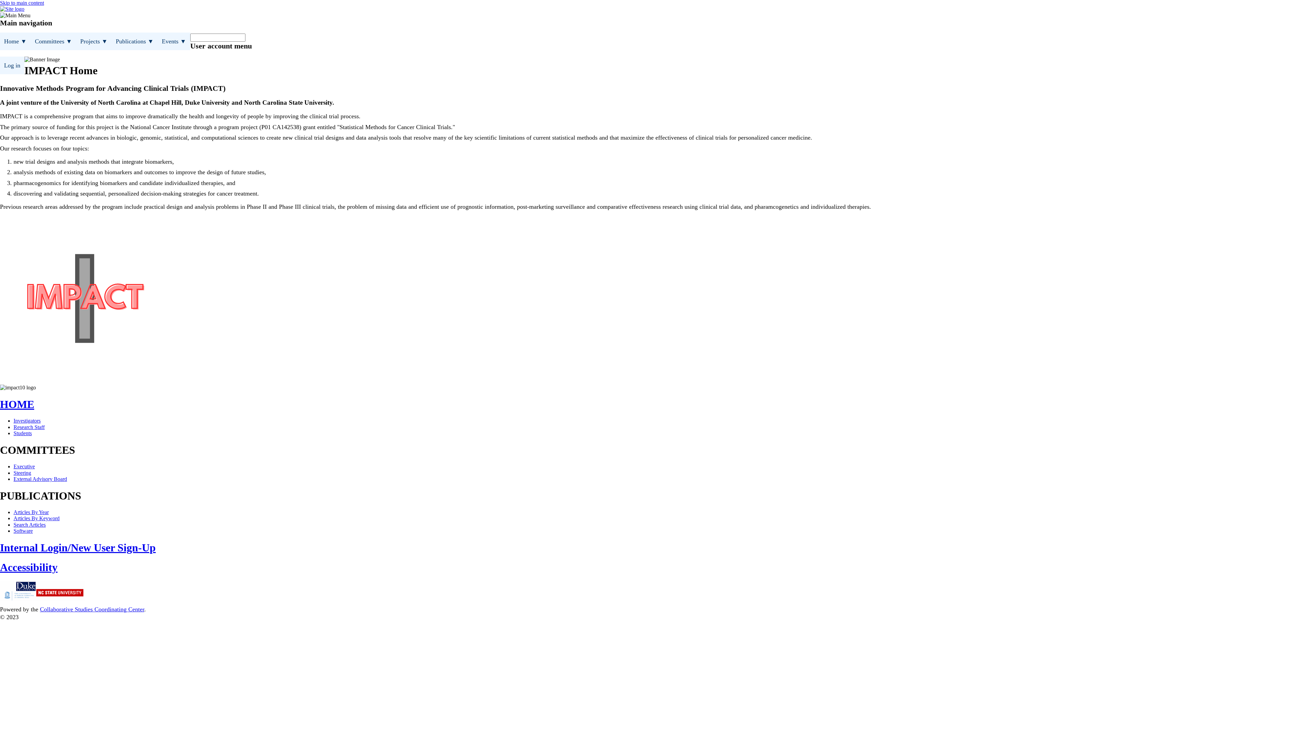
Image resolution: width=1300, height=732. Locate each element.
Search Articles (30, 525)
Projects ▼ (94, 41)
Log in (12, 65)
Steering (22, 473)
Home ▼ (15, 41)
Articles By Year (31, 512)
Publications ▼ (135, 41)
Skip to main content (22, 3)
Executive (24, 466)
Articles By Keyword (37, 518)
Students (23, 433)
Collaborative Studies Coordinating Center (92, 609)
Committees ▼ (53, 41)
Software (23, 531)
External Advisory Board (40, 479)
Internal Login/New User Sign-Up (78, 548)
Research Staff (29, 427)
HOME (17, 404)
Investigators (27, 421)
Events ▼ (174, 41)
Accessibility (29, 567)
